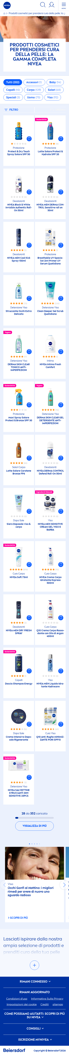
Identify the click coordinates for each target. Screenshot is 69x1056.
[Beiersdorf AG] (14, 1050)
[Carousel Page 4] (37, 843)
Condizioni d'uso (16, 998)
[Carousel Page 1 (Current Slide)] (29, 843)
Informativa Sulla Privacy (47, 998)
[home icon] (4, 13)
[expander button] (34, 965)
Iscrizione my (33, 1040)
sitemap (58, 1004)
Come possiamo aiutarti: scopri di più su (34, 1015)
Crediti (45, 1004)
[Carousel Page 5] (39, 843)
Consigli (34, 1028)
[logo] (7, 5)
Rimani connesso (34, 981)
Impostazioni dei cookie (22, 1004)
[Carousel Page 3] (34, 843)
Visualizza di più (35, 825)
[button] (29, 138)
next (64, 885)
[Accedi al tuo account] (51, 5)
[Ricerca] (43, 5)
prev (4, 885)
